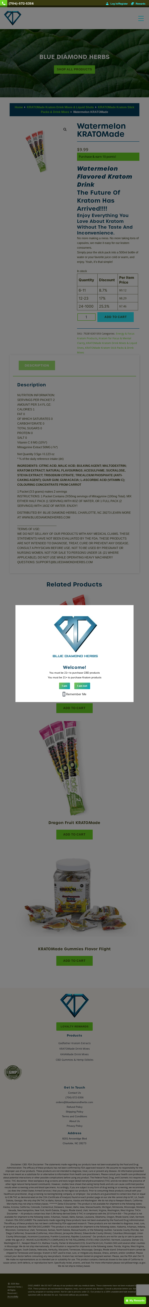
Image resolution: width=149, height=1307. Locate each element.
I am (64, 685)
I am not (82, 685)
